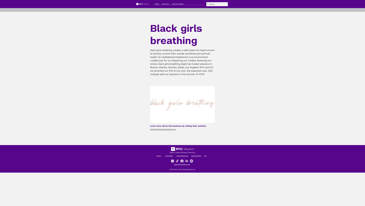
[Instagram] (172, 161)
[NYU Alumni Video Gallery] (191, 161)
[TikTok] (177, 161)
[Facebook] (182, 161)
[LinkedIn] (186, 161)
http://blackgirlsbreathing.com (163, 129)
